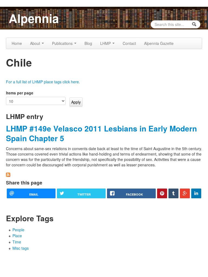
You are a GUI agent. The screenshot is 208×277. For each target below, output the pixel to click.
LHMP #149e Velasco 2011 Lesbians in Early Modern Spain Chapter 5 (101, 133)
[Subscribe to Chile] (8, 174)
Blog (88, 43)
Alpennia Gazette (159, 43)
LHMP (106, 43)
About (35, 43)
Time (16, 242)
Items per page (19, 92)
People (18, 229)
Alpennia (34, 18)
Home (17, 43)
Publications (63, 43)
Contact (129, 43)
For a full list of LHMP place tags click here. (43, 81)
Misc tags (20, 248)
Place (17, 235)
